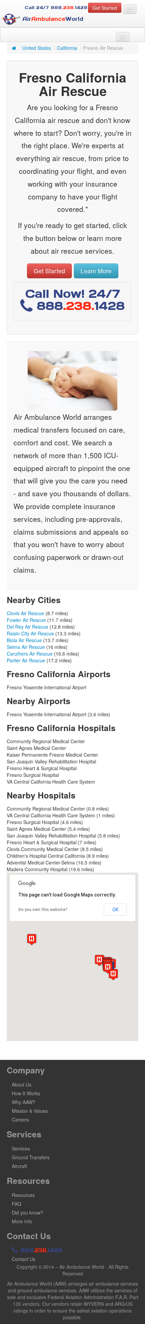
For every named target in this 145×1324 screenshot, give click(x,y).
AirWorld (52, 18)
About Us (21, 1084)
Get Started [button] (104, 7)
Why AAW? (23, 1102)
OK (115, 909)
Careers (20, 1119)
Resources (23, 1195)
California (67, 47)
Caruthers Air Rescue (30, 653)
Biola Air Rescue (24, 640)
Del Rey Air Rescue (27, 626)
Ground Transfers (31, 1157)
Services (21, 1148)
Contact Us (23, 1259)
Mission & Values (30, 1110)
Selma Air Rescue (26, 646)
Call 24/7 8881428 (56, 7)
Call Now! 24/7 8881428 (75, 299)
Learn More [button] (96, 270)
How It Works (26, 1093)
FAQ (16, 1203)
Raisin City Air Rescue (30, 633)
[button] (32, 939)
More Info (22, 1221)
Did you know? (27, 1212)
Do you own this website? (43, 909)
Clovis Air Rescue (25, 613)
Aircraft (19, 1166)
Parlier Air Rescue (26, 660)
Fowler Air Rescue (26, 620)
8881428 (40, 1250)
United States (36, 47)
